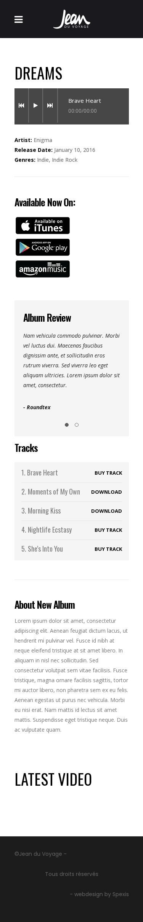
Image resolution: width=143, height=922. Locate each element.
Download (106, 491)
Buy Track (108, 472)
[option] (71, 371)
